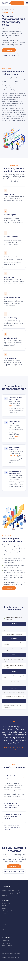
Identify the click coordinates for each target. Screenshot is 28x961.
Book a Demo (16, 3)
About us (4, 922)
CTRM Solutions (6, 903)
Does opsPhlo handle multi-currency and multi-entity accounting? (12, 816)
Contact (4, 932)
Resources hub (6, 943)
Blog (3, 929)
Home (3, 10)
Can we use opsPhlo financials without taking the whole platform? (11, 805)
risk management (14, 455)
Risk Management (7, 911)
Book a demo (5, 940)
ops (6, 3)
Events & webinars (7, 945)
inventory (17, 436)
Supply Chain (5, 913)
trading (11, 405)
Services (4, 927)
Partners (4, 924)
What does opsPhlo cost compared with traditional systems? (12, 827)
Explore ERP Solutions (10, 55)
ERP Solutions (9, 10)
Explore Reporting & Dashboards (14, 871)
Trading (4, 908)
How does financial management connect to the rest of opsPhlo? (12, 778)
